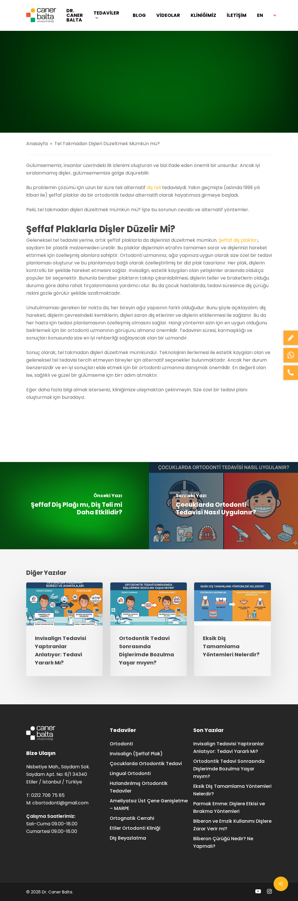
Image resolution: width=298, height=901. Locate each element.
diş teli (154, 187)
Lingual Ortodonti (130, 773)
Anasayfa (37, 143)
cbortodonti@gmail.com (60, 802)
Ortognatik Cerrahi (132, 818)
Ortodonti (121, 743)
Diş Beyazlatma (128, 838)
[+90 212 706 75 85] (290, 372)
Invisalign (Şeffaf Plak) (136, 753)
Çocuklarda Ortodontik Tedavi (146, 763)
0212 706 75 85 (48, 795)
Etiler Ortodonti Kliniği (135, 828)
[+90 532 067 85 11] (290, 355)
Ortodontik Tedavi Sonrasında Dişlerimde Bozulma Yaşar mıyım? (229, 769)
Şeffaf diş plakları (238, 240)
